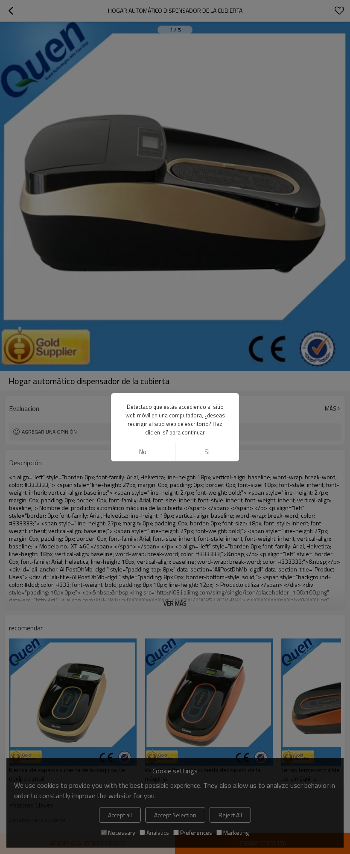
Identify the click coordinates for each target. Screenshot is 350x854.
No (142, 452)
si (207, 452)
